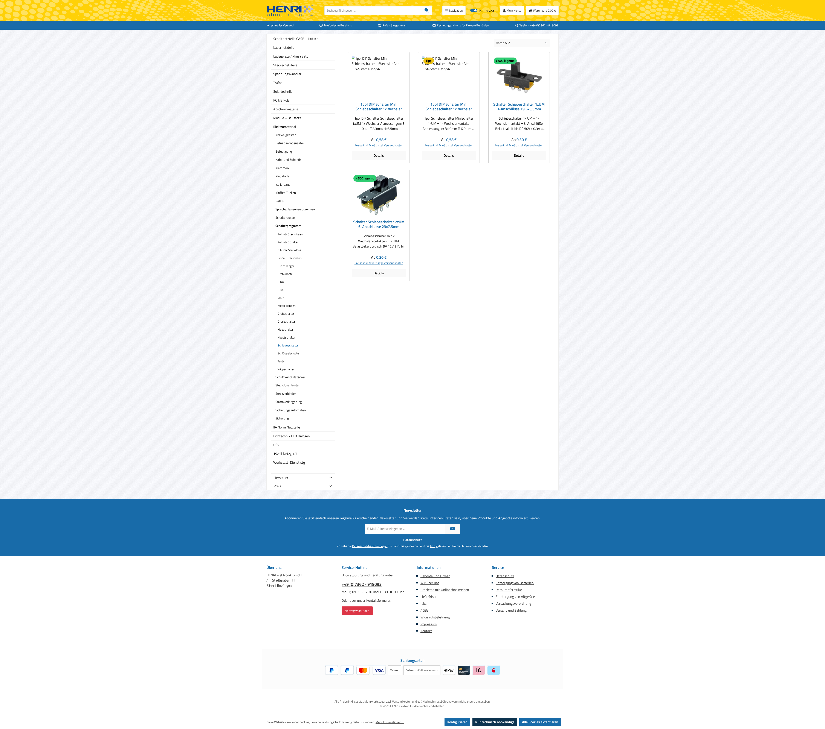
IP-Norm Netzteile (286, 427)
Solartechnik (282, 91)
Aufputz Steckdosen (290, 234)
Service (498, 567)
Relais (279, 201)
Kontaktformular (378, 600)
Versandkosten (401, 701)
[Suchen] (427, 10)
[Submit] (452, 529)
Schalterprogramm (288, 225)
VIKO (281, 297)
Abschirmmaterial (286, 109)
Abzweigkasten (285, 134)
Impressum (428, 624)
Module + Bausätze (287, 117)
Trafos (277, 82)
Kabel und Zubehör (288, 159)
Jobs (423, 603)
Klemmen (282, 168)
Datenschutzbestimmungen (370, 546)
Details (379, 155)
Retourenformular (509, 589)
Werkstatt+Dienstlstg (289, 462)
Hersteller (281, 477)
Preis (277, 486)
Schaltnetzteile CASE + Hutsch (295, 38)
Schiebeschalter (288, 345)
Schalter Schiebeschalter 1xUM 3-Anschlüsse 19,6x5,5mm (519, 106)
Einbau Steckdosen (290, 258)
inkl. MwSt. (483, 10)
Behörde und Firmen (435, 576)
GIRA (281, 281)
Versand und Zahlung (511, 610)
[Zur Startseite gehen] (290, 10)
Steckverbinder (285, 393)
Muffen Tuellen (285, 192)
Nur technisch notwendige (494, 721)
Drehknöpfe (285, 274)
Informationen (429, 567)
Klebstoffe (282, 176)
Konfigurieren (457, 721)
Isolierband (282, 184)
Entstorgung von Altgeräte (515, 596)
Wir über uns (429, 582)
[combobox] (373, 10)
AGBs (424, 610)
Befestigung (283, 151)
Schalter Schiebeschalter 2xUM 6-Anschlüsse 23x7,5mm (379, 224)
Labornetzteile (283, 47)
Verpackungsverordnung (513, 603)
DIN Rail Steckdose (289, 250)
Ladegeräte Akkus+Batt (290, 56)
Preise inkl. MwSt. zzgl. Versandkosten (378, 145)
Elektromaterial (284, 126)
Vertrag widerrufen (357, 610)
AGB (432, 546)
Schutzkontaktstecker (290, 377)
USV (276, 444)
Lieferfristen (429, 596)
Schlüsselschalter (289, 353)
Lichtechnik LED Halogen (291, 436)
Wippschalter (286, 369)
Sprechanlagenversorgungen (295, 209)
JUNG (281, 289)
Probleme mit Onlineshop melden (444, 589)
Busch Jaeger (286, 266)
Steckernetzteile (285, 65)
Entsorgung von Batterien (515, 582)
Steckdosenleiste (287, 385)
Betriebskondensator (289, 143)
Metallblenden (287, 305)
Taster (282, 361)
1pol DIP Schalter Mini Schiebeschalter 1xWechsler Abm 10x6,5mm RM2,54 (449, 106)
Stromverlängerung (288, 401)
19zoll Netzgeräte (286, 453)
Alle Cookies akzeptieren (540, 721)
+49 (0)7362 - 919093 (362, 584)
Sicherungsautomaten (290, 410)
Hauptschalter (286, 337)
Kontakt (426, 630)
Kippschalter (285, 329)
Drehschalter (286, 313)
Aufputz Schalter (288, 242)
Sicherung (282, 418)
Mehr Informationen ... (390, 722)
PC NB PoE (281, 100)
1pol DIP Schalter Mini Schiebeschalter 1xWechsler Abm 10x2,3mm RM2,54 (379, 106)
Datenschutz (505, 576)
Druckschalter (286, 321)
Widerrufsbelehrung (435, 617)
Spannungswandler (287, 73)
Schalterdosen (285, 217)
